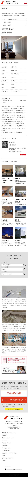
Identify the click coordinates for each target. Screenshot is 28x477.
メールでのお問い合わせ (15, 400)
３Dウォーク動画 (7, 448)
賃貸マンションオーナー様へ (10, 453)
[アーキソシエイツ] (9, 3)
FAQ (4, 455)
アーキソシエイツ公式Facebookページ (14, 469)
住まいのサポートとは (8, 437)
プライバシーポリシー (8, 458)
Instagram (9, 466)
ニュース (5, 440)
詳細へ (22, 154)
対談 (4, 460)
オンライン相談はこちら (14, 409)
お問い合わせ (6, 450)
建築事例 (5, 435)
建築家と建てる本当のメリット (10, 432)
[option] (14, 48)
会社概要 (5, 445)
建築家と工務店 (6, 443)
